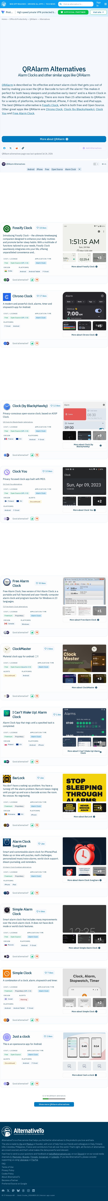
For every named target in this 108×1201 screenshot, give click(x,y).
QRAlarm (7, 85)
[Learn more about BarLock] (7, 779)
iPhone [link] (40, 169)
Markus (30, 1144)
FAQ (3, 1163)
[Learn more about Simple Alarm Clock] (7, 910)
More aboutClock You (83, 510)
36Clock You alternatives (12, 484)
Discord (80, 1153)
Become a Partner (10, 1180)
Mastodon (17, 1157)
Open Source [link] (57, 169)
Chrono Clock (54, 109)
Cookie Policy (8, 1173)
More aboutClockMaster (83, 687)
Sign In (98, 4)
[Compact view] (97, 164)
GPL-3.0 (25, 263)
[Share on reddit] (16, 148)
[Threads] (23, 1190)
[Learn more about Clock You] (7, 472)
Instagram (43, 1157)
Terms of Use (8, 1167)
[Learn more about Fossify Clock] (7, 229)
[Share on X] (10, 148)
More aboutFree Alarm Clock (83, 620)
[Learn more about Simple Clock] (7, 974)
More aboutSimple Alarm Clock (83, 948)
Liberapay (24, 1160)
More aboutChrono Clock (83, 335)
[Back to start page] (4, 4)
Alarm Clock (40, 263)
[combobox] (75, 4)
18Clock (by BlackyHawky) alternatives (18, 422)
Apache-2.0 (26, 667)
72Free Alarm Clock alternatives (15, 606)
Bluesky (25, 1157)
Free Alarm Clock (23, 113)
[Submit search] (61, 4)
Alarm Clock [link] (70, 169)
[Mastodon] (13, 1190)
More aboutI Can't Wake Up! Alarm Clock (84, 752)
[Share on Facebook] (4, 148)
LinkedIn (55, 1157)
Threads (34, 1157)
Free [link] (47, 169)
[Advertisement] (54, 41)
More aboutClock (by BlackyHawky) (83, 445)
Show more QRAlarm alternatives (54, 1104)
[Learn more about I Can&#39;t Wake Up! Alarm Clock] (7, 713)
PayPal (34, 1160)
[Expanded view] (94, 164)
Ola (20, 1144)
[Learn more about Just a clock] (7, 1037)
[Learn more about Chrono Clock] (7, 297)
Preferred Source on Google (14, 1183)
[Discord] (3, 1190)
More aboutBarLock (83, 816)
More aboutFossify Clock (83, 266)
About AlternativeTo (11, 1177)
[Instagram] (28, 1190)
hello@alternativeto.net (60, 1153)
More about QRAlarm (52, 139)
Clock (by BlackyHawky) (79, 109)
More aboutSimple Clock (83, 1011)
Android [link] (31, 169)
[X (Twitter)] (8, 1190)
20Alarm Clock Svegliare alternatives (17, 867)
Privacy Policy (8, 1170)
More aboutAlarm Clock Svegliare (83, 880)
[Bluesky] (18, 1190)
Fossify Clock (50, 105)
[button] (84, 237)
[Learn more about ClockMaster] (7, 650)
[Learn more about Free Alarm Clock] (7, 582)
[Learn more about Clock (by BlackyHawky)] (7, 407)
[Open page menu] (105, 4)
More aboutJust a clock (83, 1075)
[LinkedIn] (33, 1190)
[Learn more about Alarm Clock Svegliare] (7, 842)
